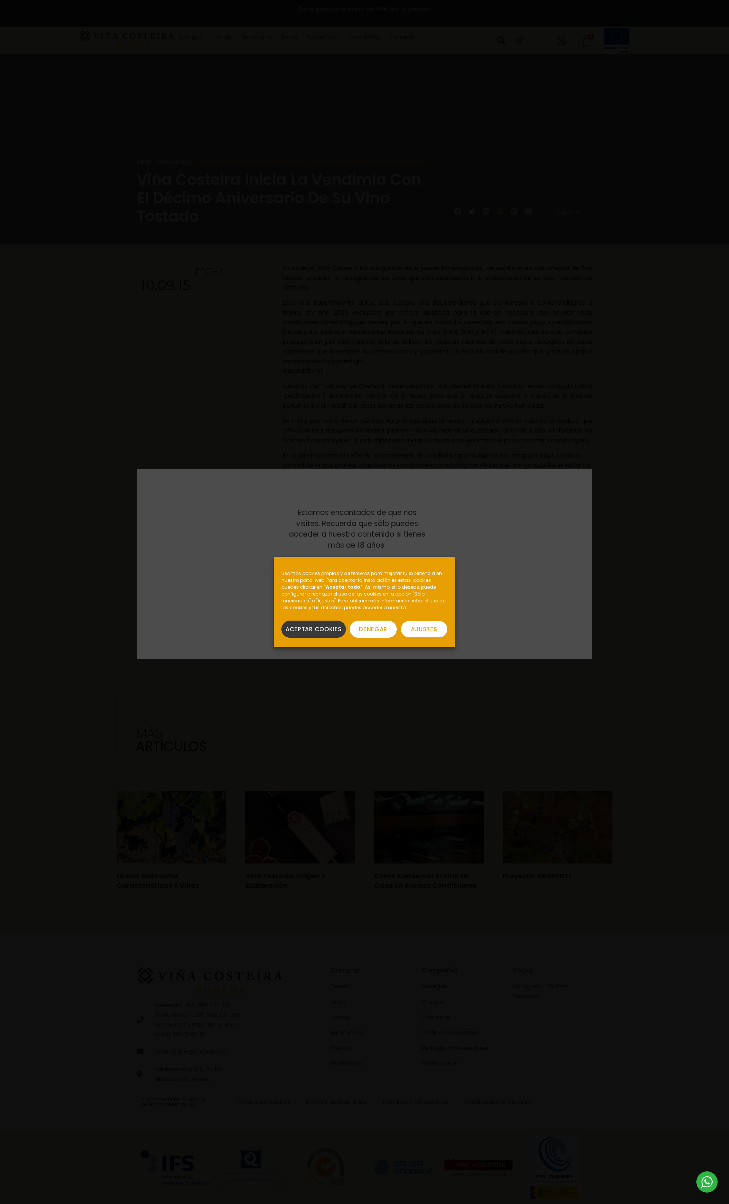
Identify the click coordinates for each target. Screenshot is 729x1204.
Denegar (373, 629)
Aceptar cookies (314, 629)
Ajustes (424, 629)
